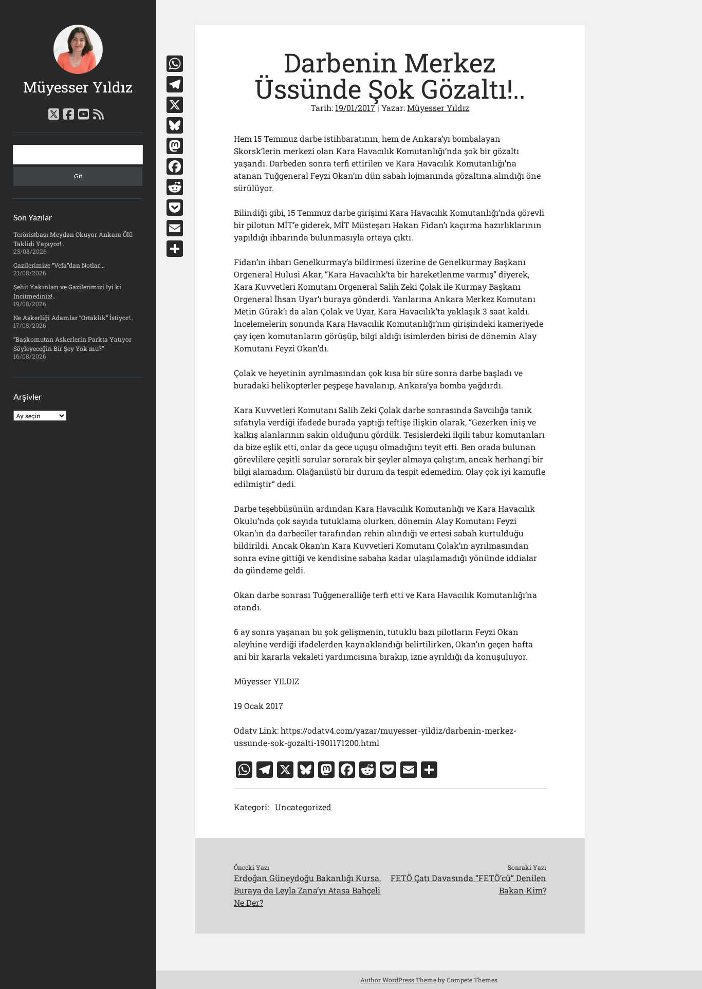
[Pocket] (174, 207)
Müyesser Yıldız (78, 87)
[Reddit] (174, 187)
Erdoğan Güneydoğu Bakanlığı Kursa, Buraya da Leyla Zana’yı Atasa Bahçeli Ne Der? (307, 890)
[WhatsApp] (174, 63)
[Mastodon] (174, 146)
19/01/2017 (355, 107)
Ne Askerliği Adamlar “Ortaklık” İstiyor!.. (73, 317)
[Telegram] (174, 84)
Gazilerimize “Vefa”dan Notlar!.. (59, 265)
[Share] (174, 248)
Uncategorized (303, 806)
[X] (174, 105)
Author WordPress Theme (398, 980)
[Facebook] (174, 166)
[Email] (174, 228)
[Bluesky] (174, 125)
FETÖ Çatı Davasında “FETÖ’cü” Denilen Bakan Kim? (468, 883)
